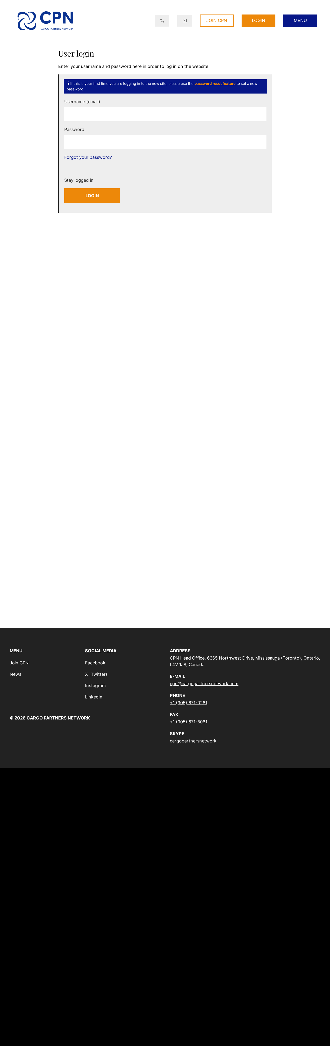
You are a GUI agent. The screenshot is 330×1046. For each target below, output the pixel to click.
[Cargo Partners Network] (45, 20)
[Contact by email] (184, 21)
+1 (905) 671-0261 (188, 702)
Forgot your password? (88, 157)
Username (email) (82, 101)
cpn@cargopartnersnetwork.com (204, 683)
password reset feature (215, 83)
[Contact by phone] (162, 21)
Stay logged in (79, 180)
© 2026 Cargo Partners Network (50, 717)
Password (74, 129)
